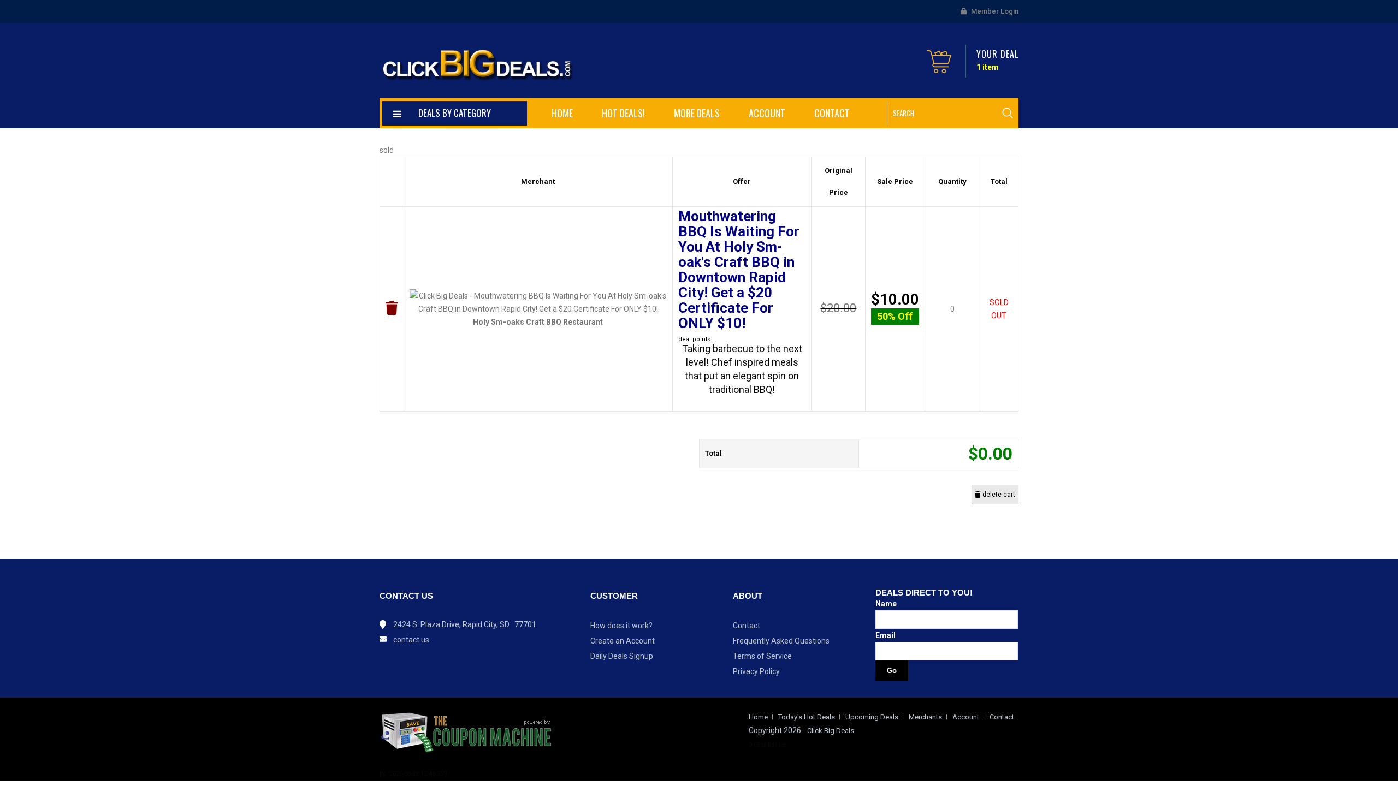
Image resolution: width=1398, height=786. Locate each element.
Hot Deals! (623, 113)
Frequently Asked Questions (781, 640)
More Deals (697, 113)
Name (886, 603)
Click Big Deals (830, 731)
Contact (832, 113)
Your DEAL (997, 54)
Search (1007, 113)
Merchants (925, 717)
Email (885, 635)
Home (562, 113)
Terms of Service (762, 656)
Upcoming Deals (871, 717)
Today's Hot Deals (806, 717)
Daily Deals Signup (621, 656)
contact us (411, 639)
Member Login (993, 11)
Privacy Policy (756, 671)
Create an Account (622, 640)
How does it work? (621, 625)
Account (767, 113)
